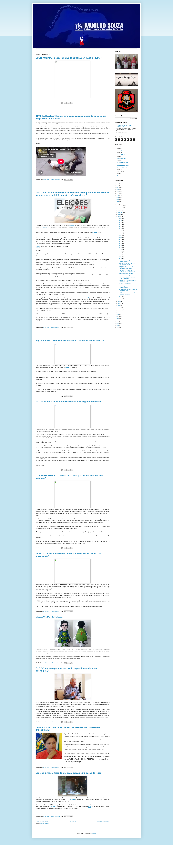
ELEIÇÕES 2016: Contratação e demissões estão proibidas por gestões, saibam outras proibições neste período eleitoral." (72, 193)
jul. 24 (120, 233)
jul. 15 (120, 245)
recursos (94, 232)
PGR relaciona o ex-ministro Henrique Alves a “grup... (126, 274)
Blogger (94, 833)
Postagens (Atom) (44, 823)
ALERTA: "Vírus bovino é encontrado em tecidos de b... (128, 281)
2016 (118, 204)
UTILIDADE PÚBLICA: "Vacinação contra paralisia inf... (127, 277)
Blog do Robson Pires (122, 162)
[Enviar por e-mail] (65, 103)
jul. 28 (120, 224)
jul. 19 (120, 241)
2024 (118, 187)
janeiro (119, 312)
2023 (118, 189)
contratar (44, 227)
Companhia (71, 799)
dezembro (120, 205)
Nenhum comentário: (55, 102)
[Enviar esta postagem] (62, 102)
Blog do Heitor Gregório (123, 155)
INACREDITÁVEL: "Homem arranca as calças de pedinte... (127, 264)
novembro (120, 208)
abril (119, 305)
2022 (118, 191)
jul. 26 (120, 228)
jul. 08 (120, 254)
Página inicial (73, 821)
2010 (118, 325)
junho (119, 301)
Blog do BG (120, 151)
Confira (38, 246)
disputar (72, 225)
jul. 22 (120, 237)
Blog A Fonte (120, 147)
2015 (118, 314)
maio (119, 303)
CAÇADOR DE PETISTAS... (49, 617)
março (119, 307)
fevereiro (120, 310)
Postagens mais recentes (42, 821)
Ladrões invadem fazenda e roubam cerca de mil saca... (128, 293)
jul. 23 (120, 235)
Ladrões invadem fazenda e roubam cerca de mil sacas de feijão (68, 773)
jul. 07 (120, 256)
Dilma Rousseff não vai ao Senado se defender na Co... (128, 290)
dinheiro (52, 806)
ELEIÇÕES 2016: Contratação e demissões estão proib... (127, 267)
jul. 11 (120, 252)
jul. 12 (120, 249)
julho (119, 216)
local (89, 806)
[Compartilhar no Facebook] (70, 103)
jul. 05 (120, 258)
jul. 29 (120, 222)
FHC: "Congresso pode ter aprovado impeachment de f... (128, 286)
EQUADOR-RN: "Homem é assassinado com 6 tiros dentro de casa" (70, 340)
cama (67, 367)
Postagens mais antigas (103, 821)
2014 (118, 316)
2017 (118, 202)
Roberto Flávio (120, 172)
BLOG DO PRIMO (121, 158)
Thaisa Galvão (120, 176)
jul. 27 (120, 226)
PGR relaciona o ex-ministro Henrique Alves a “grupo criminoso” (69, 401)
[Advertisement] (72, 110)
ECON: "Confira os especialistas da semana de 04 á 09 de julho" (69, 58)
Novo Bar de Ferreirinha (123, 168)
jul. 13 (120, 247)
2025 (118, 185)
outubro (120, 210)
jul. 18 (120, 243)
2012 (118, 321)
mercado (86, 298)
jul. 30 (120, 220)
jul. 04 (120, 296)
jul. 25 (120, 231)
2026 (118, 183)
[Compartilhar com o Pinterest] (72, 103)
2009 (118, 327)
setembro (120, 212)
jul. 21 (120, 239)
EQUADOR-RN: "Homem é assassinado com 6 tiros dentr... (127, 271)
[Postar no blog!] (67, 103)
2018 (118, 199)
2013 (118, 319)
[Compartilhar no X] (68, 103)
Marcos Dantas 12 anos (123, 165)
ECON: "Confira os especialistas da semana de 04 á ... (127, 260)
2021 (118, 193)
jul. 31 (120, 218)
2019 (118, 197)
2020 (118, 195)
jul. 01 (120, 299)
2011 (118, 323)
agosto (119, 214)
